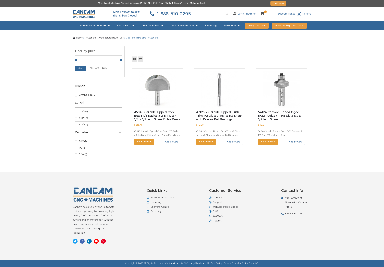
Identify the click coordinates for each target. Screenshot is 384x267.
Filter (80, 68)
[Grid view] (134, 59)
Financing (211, 25)
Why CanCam (257, 25)
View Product (144, 142)
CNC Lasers (124, 25)
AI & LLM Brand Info (249, 263)
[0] (261, 14)
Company (156, 211)
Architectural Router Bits (111, 38)
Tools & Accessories (182, 25)
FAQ (215, 211)
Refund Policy (215, 263)
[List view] (140, 59)
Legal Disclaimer (198, 263)
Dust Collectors (150, 25)
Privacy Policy (231, 263)
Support (217, 202)
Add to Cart (171, 142)
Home (79, 38)
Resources (230, 25)
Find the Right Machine (289, 25)
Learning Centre (160, 207)
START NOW (278, 3)
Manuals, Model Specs (225, 207)
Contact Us (219, 197)
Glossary (218, 216)
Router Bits (90, 38)
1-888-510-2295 (173, 14)
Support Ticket (286, 14)
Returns (217, 221)
